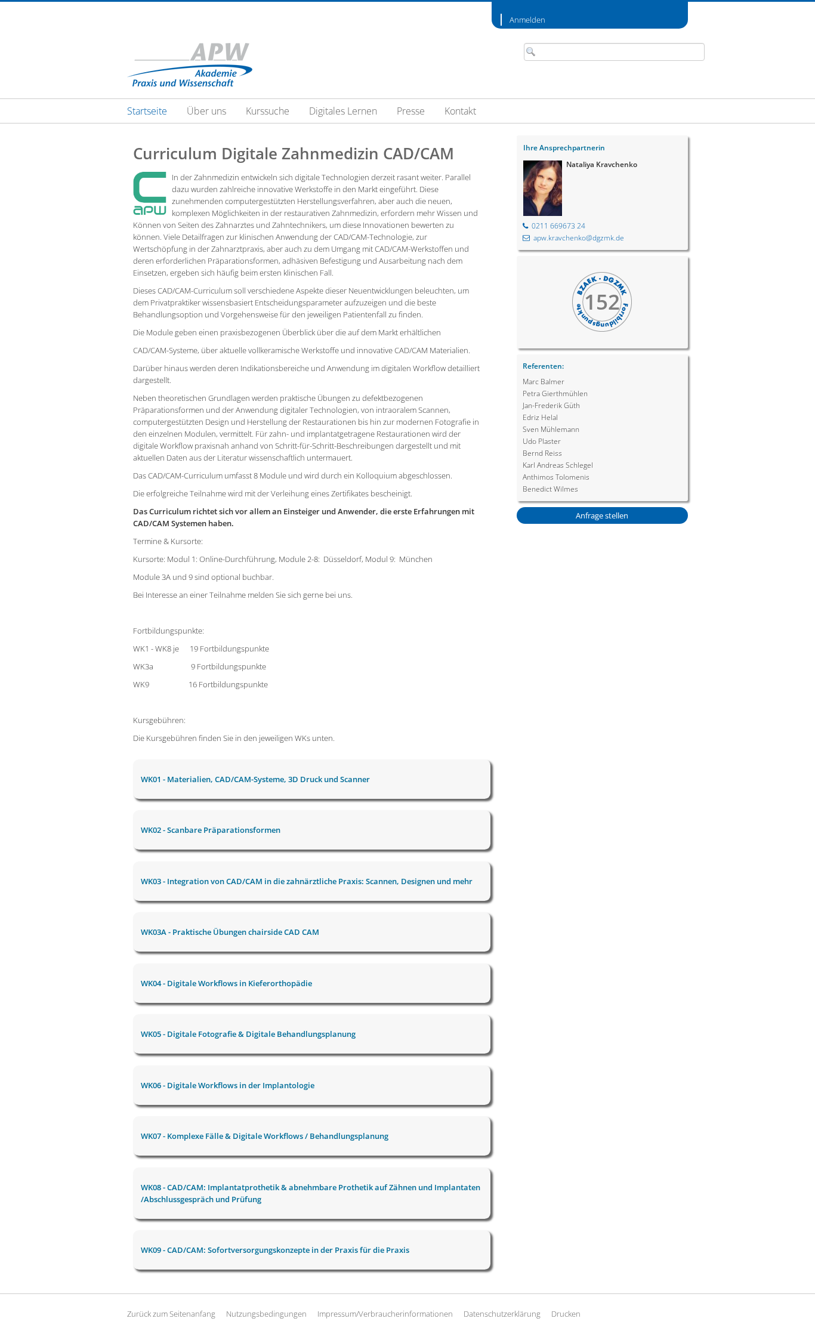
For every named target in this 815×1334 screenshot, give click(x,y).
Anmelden (527, 19)
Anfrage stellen (602, 515)
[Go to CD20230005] (189, 65)
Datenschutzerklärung (502, 1313)
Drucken (566, 1313)
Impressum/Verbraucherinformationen (385, 1313)
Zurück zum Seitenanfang (171, 1313)
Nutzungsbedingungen (266, 1313)
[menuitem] (147, 111)
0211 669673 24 (558, 226)
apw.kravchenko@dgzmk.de (578, 238)
